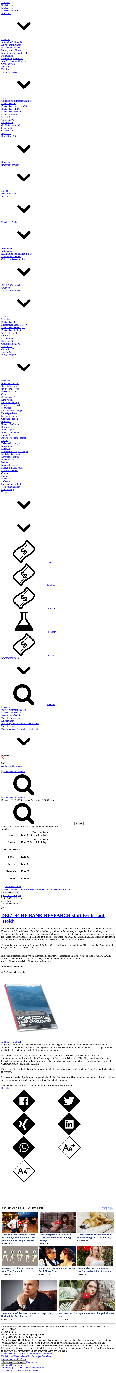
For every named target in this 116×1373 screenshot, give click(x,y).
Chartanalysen (8, 64)
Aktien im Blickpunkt (11, 42)
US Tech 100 (7, 119)
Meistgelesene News (11, 50)
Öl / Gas (5, 473)
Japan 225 (6, 133)
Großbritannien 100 (10, 125)
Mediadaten (31, 1362)
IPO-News (6, 66)
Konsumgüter (7, 446)
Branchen (5, 162)
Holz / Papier (7, 429)
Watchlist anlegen (9, 726)
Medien (4, 191)
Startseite (5, 2)
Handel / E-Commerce (12, 424)
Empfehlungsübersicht (12, 58)
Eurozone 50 (7, 122)
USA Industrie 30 (9, 114)
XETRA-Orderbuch (11, 285)
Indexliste (5, 319)
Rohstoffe (6, 478)
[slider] (5, 906)
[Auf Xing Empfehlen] (24, 1134)
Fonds (49, 562)
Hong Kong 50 (8, 136)
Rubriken (5, 39)
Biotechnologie (8, 391)
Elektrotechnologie (10, 402)
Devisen (50, 655)
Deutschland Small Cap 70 (14, 106)
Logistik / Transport (10, 454)
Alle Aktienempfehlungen (13, 61)
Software (5, 481)
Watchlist (51, 704)
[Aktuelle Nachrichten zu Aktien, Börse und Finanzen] (13, 771)
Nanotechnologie (9, 465)
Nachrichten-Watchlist (11, 712)
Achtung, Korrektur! (11, 1042)
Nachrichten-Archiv (17, 1359)
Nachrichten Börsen (10, 1356)
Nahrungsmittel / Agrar (12, 467)
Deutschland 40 (8, 103)
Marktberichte (7, 55)
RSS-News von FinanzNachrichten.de (19, 1370)
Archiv (4, 196)
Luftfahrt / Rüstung (10, 457)
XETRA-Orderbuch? (11, 290)
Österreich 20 (7, 130)
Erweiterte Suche (9, 222)
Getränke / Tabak (9, 418)
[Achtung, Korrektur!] (30, 1039)
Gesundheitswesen (10, 416)
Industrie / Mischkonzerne (13, 438)
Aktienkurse (7, 248)
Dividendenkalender (11, 256)
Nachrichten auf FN (10, 10)
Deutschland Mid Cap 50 (13, 109)
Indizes (4, 98)
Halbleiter (6, 421)
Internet (4, 440)
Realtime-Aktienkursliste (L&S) (16, 253)
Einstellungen (7, 720)
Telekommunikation (10, 486)
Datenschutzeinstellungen (13, 1362)
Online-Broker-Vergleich (13, 259)
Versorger (5, 492)
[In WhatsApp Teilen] (24, 1158)
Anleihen (51, 585)
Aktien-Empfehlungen (31, 1356)
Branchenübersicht (10, 165)
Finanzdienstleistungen (12, 410)
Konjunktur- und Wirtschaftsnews (17, 53)
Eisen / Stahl (7, 399)
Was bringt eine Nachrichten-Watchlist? (20, 723)
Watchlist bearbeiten (10, 718)
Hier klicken (7, 1088)
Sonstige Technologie (11, 484)
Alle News (6, 13)
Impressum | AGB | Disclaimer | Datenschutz (22, 1367)
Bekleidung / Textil (10, 389)
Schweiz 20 (6, 128)
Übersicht (5, 288)
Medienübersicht (9, 193)
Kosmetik (5, 448)
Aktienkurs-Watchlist (11, 715)
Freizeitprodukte (9, 413)
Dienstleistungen (9, 397)
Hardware (6, 427)
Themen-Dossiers (9, 72)
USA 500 (5, 117)
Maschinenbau (8, 459)
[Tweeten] (69, 1111)
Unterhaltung (7, 489)
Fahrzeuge (6, 408)
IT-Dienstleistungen (10, 443)
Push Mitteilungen (10, 892)
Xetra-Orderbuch (24, 1353)
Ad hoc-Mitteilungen (11, 45)
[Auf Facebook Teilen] (24, 1111)
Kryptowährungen (10, 658)
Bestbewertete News (11, 47)
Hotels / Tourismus (10, 432)
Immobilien (6, 435)
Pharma (4, 476)
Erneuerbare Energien (11, 405)
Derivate (51, 608)
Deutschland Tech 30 (11, 111)
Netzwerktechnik (9, 470)
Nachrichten (7, 5)
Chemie (5, 394)
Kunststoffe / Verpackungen (14, 451)
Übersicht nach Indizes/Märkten (16, 100)
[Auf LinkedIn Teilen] (69, 1134)
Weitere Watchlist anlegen (13, 710)
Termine (5, 69)
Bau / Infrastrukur (9, 386)
